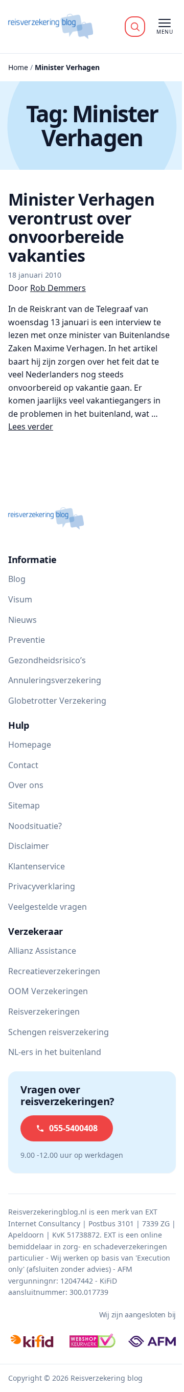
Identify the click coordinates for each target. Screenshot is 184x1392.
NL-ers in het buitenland (54, 1052)
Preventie (26, 639)
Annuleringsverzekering (54, 680)
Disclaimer (28, 845)
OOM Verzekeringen (48, 991)
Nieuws (22, 619)
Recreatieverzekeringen (54, 971)
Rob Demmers (58, 288)
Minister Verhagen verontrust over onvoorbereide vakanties (81, 227)
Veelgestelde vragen (47, 906)
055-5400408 (73, 1128)
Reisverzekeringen (44, 1011)
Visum (20, 599)
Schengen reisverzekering (58, 1032)
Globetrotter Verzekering (57, 700)
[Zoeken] (135, 26)
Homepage (29, 744)
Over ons (25, 785)
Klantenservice (36, 866)
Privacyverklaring (41, 886)
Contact (23, 765)
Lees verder (30, 426)
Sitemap (24, 805)
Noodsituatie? (35, 826)
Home (18, 67)
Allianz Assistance (42, 950)
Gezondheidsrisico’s (47, 660)
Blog (17, 579)
